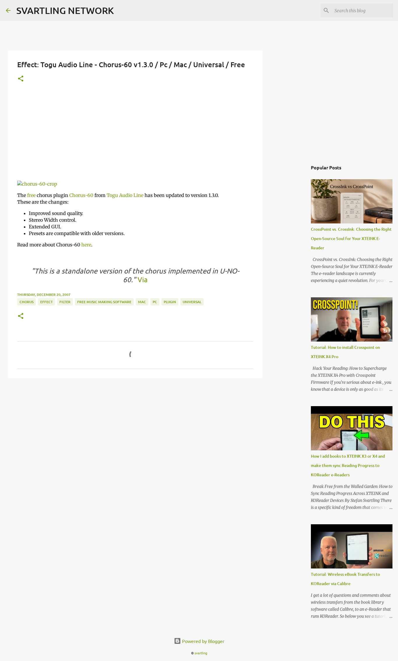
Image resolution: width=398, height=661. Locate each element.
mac (142, 301)
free (31, 195)
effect (46, 301)
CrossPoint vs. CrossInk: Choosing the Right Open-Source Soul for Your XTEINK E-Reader (351, 238)
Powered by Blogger (202, 641)
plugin (170, 301)
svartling (201, 653)
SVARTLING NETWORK (65, 10)
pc (155, 301)
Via (142, 279)
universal (192, 301)
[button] (20, 79)
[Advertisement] (135, 135)
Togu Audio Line (125, 195)
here (86, 245)
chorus (27, 301)
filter (65, 301)
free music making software (104, 301)
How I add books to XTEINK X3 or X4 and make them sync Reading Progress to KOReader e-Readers (348, 465)
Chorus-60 (81, 195)
